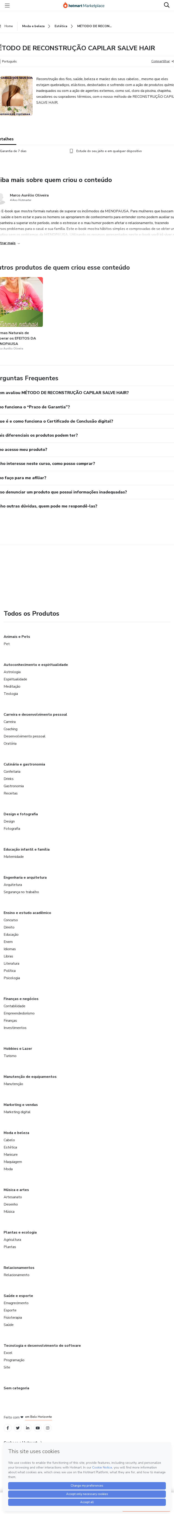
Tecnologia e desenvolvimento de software (42, 1345)
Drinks (9, 778)
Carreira (10, 721)
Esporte (10, 1310)
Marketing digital (17, 1112)
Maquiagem (13, 1161)
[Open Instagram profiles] (47, 1428)
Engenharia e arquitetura (25, 877)
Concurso (11, 920)
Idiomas (10, 949)
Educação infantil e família (27, 849)
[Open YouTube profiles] (37, 1428)
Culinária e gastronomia (24, 764)
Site (7, 1367)
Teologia (11, 693)
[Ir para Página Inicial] (86, 5)
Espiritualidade (15, 679)
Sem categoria (16, 1388)
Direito (9, 927)
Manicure (11, 1154)
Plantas (10, 1246)
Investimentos (15, 1027)
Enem (8, 941)
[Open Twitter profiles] (17, 1428)
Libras (8, 956)
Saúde (9, 1324)
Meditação (12, 686)
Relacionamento (16, 1274)
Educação (11, 934)
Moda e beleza (16, 1132)
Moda (8, 1169)
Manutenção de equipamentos (30, 1076)
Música (9, 1211)
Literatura (11, 963)
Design (9, 821)
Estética (10, 1147)
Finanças (10, 1020)
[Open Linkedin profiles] (27, 1428)
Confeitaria (12, 771)
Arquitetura (13, 884)
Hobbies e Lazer (18, 1048)
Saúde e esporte (18, 1295)
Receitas (11, 793)
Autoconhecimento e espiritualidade (36, 664)
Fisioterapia (13, 1317)
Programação (14, 1360)
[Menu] (7, 5)
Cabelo (9, 1140)
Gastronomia (14, 786)
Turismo (10, 1055)
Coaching (10, 729)
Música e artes (16, 1189)
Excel (8, 1352)
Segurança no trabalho (21, 892)
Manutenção (13, 1083)
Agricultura (12, 1239)
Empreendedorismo (19, 1013)
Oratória (10, 743)
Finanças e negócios (21, 998)
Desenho (11, 1204)
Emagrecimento (16, 1303)
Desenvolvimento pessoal (25, 736)
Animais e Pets (17, 636)
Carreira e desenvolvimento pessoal (35, 714)
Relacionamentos (19, 1267)
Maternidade (14, 856)
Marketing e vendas (21, 1104)
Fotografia (12, 828)
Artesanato (13, 1197)
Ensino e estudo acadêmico (27, 912)
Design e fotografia (21, 814)
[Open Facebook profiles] (8, 1428)
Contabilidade (14, 1006)
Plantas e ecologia (20, 1232)
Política (10, 970)
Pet (7, 643)
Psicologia (12, 978)
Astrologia (12, 672)
